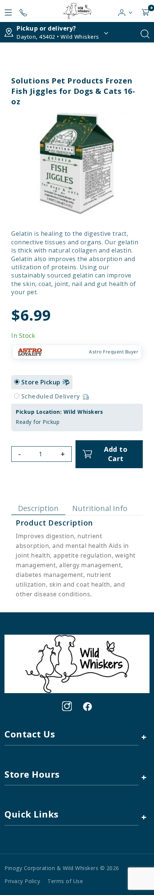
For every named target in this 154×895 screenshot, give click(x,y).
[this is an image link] (77, 663)
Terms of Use (65, 881)
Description (38, 508)
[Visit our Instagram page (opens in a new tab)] (67, 706)
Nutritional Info (99, 508)
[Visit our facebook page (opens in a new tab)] (87, 706)
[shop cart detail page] (145, 10)
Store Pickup (41, 382)
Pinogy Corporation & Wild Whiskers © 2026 (61, 868)
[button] (125, 10)
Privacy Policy (22, 881)
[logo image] (76, 11)
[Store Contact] (23, 11)
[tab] (16, 381)
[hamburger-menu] (8, 11)
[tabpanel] (77, 417)
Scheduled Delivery (51, 396)
